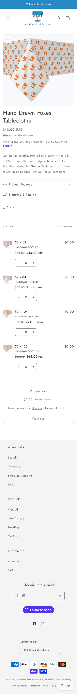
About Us (14, 561)
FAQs (11, 484)
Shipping (7, 134)
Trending (13, 527)
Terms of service (39, 685)
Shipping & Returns (20, 476)
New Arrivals (16, 518)
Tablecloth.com (23, 679)
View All (13, 510)
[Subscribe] (60, 595)
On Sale (13, 536)
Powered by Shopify (42, 679)
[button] (8, 18)
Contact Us (15, 466)
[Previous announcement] (7, 4)
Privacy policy (19, 685)
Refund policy (64, 679)
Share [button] (10, 207)
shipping (37, 408)
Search (12, 457)
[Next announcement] (69, 4)
